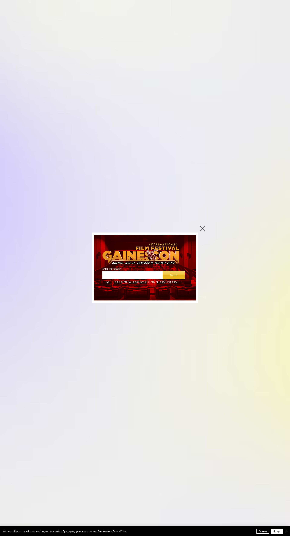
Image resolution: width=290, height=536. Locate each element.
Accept (277, 531)
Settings (263, 531)
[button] (202, 228)
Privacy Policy (119, 531)
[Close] (286, 531)
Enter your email (111, 269)
